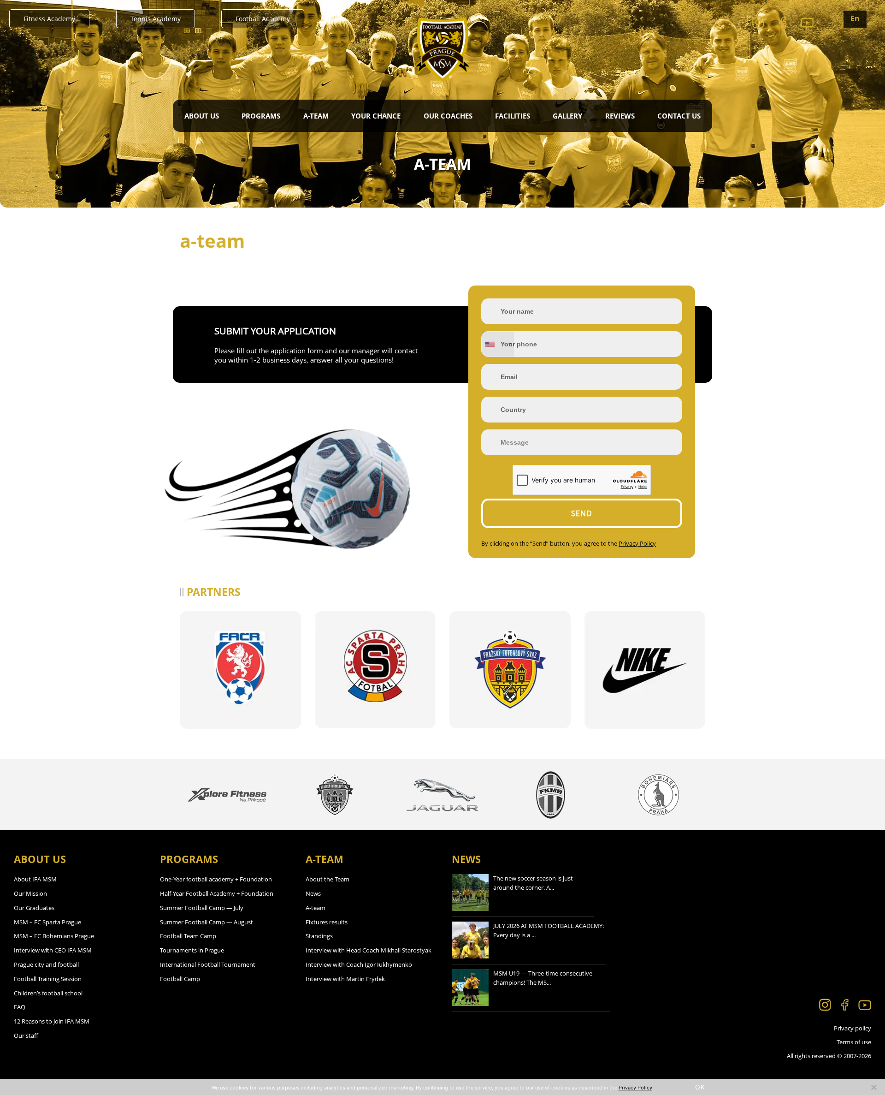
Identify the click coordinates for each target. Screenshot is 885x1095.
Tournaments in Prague (192, 950)
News (313, 893)
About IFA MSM (35, 879)
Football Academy (263, 18)
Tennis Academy (155, 18)
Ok (700, 1087)
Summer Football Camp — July (201, 908)
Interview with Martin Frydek (345, 979)
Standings (319, 936)
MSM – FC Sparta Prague (47, 922)
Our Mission (30, 893)
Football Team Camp (188, 936)
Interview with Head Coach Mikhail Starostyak (368, 950)
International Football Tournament (207, 964)
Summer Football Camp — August (206, 922)
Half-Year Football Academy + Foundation (216, 893)
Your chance (376, 115)
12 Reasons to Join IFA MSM (51, 1021)
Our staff (26, 1035)
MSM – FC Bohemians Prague (54, 936)
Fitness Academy (49, 18)
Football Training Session (48, 979)
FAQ (19, 1007)
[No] (873, 1087)
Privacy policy (852, 1028)
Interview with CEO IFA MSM (53, 950)
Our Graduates (34, 908)
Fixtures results (327, 922)
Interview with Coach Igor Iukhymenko (359, 964)
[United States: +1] (498, 344)
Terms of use (854, 1042)
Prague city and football (46, 964)
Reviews (620, 115)
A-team (315, 908)
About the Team (327, 879)
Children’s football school (48, 993)
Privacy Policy (637, 543)
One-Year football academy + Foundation (216, 879)
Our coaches (448, 115)
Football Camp (180, 979)
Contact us (679, 115)
